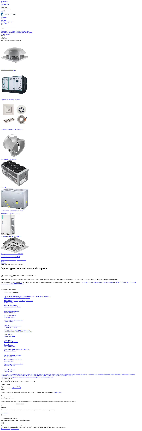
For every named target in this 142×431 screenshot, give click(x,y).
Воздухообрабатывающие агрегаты (10, 99)
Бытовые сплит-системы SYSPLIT (10, 257)
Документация (5, 4)
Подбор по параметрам (7, 21)
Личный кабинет (5, 8)
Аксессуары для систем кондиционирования (13, 260)
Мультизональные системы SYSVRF (11, 236)
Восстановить (20, 404)
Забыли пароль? (16, 388)
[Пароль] (23, 386)
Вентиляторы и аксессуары (8, 70)
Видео (2, 6)
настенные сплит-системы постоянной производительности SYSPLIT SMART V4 (105, 282)
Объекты (3, 20)
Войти (2, 389)
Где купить (4, 23)
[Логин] (8, 386)
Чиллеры (3, 187)
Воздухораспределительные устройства (12, 129)
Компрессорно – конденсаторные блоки (12, 210)
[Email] (8, 404)
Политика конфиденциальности (10, 429)
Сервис (3, 19)
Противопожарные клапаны (9, 159)
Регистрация (57, 392)
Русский (3, 11)
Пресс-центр (4, 3)
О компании (4, 1)
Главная (3, 261)
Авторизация (4, 412)
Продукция (4, 17)
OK (2, 423)
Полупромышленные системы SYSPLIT (12, 254)
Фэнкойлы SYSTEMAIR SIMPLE (10, 213)
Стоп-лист (10, 377)
